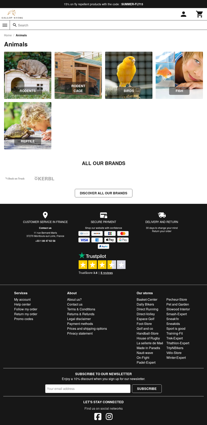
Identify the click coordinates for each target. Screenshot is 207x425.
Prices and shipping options (87, 328)
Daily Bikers (145, 304)
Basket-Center (147, 299)
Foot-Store (144, 323)
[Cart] (200, 14)
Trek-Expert (174, 338)
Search (23, 25)
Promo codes (23, 318)
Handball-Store (147, 333)
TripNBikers (174, 347)
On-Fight (143, 357)
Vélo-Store (174, 352)
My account (22, 299)
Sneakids (173, 323)
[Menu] (5, 25)
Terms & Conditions (81, 309)
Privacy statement (80, 333)
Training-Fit (174, 333)
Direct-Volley (146, 314)
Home (8, 35)
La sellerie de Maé (150, 343)
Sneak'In (172, 318)
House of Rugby (148, 338)
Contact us (45, 227)
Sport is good (175, 328)
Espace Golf (145, 318)
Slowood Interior (178, 309)
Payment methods (80, 323)
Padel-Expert (146, 362)
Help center (22, 304)
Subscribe (147, 388)
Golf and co (145, 328)
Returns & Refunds (80, 314)
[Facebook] (98, 417)
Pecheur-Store (176, 299)
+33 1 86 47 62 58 (45, 241)
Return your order (161, 231)
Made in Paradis (148, 347)
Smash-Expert (176, 314)
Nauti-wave (145, 352)
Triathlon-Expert (177, 343)
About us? (74, 299)
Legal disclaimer (79, 318)
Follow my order (25, 309)
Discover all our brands (103, 193)
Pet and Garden (177, 304)
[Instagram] (109, 417)
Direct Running (147, 309)
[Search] (14, 25)
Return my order (25, 314)
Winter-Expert (176, 357)
